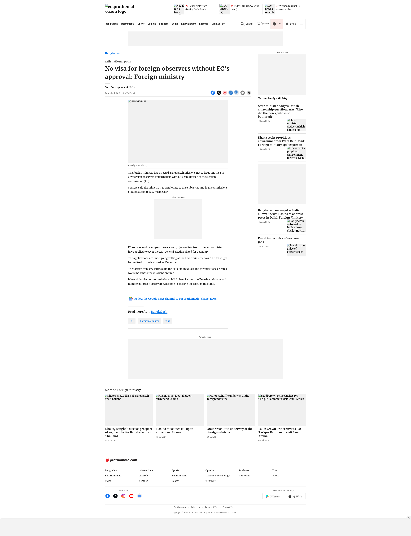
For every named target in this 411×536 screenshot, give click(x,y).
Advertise (195, 507)
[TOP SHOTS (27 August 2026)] (224, 9)
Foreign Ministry (149, 321)
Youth (175, 23)
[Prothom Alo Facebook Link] (109, 496)
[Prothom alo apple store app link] (295, 497)
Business (163, 23)
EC (131, 321)
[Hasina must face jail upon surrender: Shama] (180, 410)
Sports (141, 23)
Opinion (152, 23)
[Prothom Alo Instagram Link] (125, 496)
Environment (179, 475)
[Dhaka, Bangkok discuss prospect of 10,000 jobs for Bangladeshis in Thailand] (129, 410)
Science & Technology (218, 475)
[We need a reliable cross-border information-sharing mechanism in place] (270, 9)
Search (175, 480)
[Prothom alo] (120, 9)
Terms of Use (211, 507)
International (127, 23)
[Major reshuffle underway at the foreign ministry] (231, 410)
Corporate (244, 475)
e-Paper (143, 480)
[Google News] (139, 496)
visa (168, 321)
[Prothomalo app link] (272, 497)
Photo (275, 475)
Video (108, 480)
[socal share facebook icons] (213, 94)
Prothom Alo (180, 507)
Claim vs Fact (218, 23)
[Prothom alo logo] (121, 461)
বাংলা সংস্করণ (211, 481)
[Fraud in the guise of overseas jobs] (296, 250)
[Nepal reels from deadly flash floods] (179, 9)
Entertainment (188, 23)
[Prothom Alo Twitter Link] (117, 496)
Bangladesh (111, 23)
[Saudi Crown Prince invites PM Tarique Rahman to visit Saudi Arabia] (282, 410)
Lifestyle (203, 23)
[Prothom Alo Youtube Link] (133, 496)
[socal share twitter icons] (219, 94)
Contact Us (228, 507)
